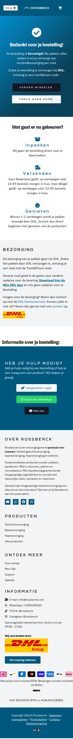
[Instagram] (31, 502)
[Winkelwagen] (60, 8)
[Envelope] (8, 502)
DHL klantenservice (31, 302)
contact (57, 306)
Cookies (54, 719)
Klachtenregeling (36, 723)
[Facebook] (23, 502)
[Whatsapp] (15, 502)
